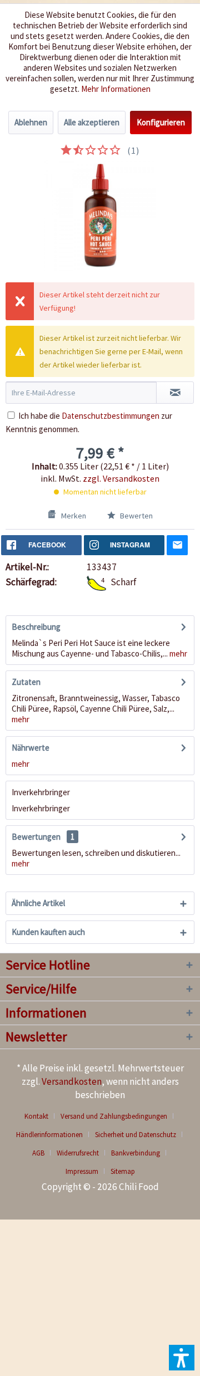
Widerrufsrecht (78, 1153)
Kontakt (36, 1116)
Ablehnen (30, 122)
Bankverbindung (135, 1153)
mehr (177, 653)
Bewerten (135, 516)
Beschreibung (36, 626)
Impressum (82, 1171)
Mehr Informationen (116, 89)
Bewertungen (36, 836)
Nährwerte (30, 747)
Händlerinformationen (49, 1134)
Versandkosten (72, 1081)
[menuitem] (40, 1116)
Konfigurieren (161, 122)
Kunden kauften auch (48, 932)
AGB (38, 1153)
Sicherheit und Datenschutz (135, 1134)
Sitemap (123, 1171)
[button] (181, 1357)
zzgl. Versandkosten (121, 478)
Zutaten (26, 682)
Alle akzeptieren (91, 122)
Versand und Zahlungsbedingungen (114, 1116)
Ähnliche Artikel (38, 903)
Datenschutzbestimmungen (110, 415)
